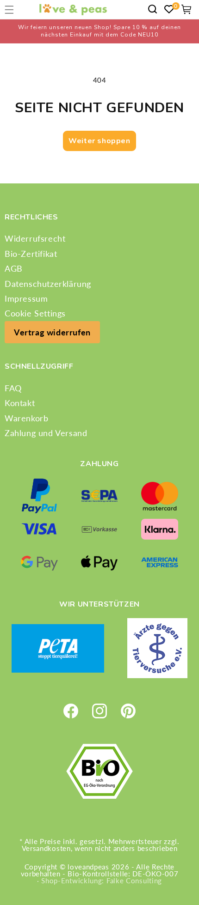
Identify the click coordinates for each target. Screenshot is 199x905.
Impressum (26, 298)
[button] (152, 9)
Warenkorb (26, 418)
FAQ (13, 388)
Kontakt (20, 403)
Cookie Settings (35, 313)
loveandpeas (88, 866)
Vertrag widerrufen (52, 332)
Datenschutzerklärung (48, 284)
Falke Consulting (134, 880)
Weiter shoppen (99, 141)
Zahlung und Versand (46, 433)
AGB (14, 268)
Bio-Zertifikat (31, 254)
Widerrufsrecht (35, 238)
